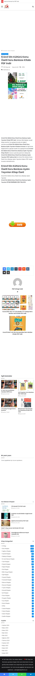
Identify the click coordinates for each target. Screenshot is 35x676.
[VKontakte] (27, 269)
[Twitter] (8, 269)
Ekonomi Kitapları (6, 585)
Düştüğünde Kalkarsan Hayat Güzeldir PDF (20, 533)
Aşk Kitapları (5, 574)
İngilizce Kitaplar (6, 551)
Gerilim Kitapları (6, 616)
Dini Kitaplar (5, 569)
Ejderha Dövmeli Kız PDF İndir (11, 1)
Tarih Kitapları (5, 561)
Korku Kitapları (6, 603)
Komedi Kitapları (6, 590)
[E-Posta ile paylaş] (4, 272)
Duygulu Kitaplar (6, 598)
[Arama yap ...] (33, 7)
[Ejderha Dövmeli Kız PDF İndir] (5, 523)
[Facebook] (4, 269)
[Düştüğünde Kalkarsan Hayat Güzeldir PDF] (5, 535)
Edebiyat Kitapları (6, 556)
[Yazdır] (8, 272)
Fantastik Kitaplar (6, 579)
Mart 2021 (4, 650)
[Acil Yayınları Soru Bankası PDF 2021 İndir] (26, 385)
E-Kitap (4, 546)
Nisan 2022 (5, 630)
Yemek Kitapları (6, 608)
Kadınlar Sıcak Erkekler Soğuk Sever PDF (21, 514)
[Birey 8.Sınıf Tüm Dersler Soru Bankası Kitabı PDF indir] (26, 402)
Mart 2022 (5, 633)
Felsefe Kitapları (6, 564)
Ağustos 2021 (5, 638)
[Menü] (2, 7)
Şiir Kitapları (5, 593)
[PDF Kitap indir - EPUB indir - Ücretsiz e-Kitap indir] (6, 6)
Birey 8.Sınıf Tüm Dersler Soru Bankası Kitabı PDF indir (25, 410)
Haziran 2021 (5, 643)
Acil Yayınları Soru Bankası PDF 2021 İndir (26, 393)
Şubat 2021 (5, 653)
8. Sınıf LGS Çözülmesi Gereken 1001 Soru (7, 391)
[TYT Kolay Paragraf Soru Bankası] (9, 402)
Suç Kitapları (5, 600)
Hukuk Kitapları (6, 611)
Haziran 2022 (5, 625)
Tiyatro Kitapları (6, 587)
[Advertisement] (17, 29)
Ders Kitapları (11, 50)
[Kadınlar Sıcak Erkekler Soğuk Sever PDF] (5, 516)
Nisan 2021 (5, 648)
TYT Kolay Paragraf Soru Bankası (8, 409)
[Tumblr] (16, 269)
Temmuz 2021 (6, 640)
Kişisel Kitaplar (6, 566)
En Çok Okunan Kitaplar (8, 559)
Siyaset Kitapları (6, 577)
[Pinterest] (20, 269)
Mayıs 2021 (5, 645)
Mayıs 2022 (5, 627)
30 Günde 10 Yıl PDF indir (18, 506)
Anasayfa (4, 50)
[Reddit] (23, 269)
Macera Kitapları (6, 582)
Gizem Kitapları (6, 613)
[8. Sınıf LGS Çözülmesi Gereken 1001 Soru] (9, 384)
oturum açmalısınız (17, 460)
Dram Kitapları (6, 595)
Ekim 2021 (4, 635)
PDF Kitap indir (6, 67)
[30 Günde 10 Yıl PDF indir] (5, 509)
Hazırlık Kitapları (6, 553)
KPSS (3, 606)
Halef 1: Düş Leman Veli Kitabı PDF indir (12, 528)
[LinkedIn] (12, 269)
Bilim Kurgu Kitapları (7, 572)
